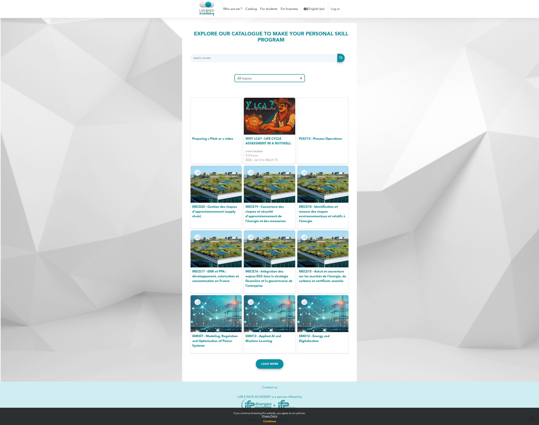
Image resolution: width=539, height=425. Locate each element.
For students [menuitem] (268, 9)
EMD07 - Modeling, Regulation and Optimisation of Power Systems (215, 341)
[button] (314, 9)
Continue (269, 421)
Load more (269, 364)
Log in (335, 9)
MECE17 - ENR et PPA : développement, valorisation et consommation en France (215, 276)
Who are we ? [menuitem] (232, 9)
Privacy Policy (269, 416)
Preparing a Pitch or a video (212, 139)
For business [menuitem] (289, 9)
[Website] (256, 405)
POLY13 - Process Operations (320, 139)
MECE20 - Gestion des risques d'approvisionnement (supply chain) (214, 211)
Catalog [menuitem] (251, 9)
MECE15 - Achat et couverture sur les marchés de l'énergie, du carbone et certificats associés (322, 276)
